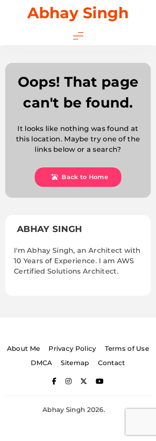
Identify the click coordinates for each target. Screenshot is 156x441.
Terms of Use (127, 348)
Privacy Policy (72, 348)
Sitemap (75, 363)
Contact (111, 363)
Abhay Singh (78, 12)
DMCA (41, 363)
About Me (23, 348)
